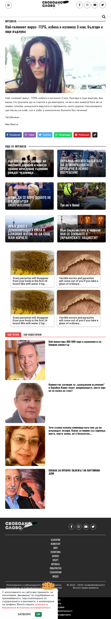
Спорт (90, 13)
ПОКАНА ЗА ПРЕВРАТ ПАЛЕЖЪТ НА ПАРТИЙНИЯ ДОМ (74, 471)
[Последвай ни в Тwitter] (102, 5)
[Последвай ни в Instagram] (87, 5)
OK (38, 614)
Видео (55, 576)
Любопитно (55, 568)
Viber (31, 135)
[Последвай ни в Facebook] (79, 5)
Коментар (34, 13)
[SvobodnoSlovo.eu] (22, 526)
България (19, 13)
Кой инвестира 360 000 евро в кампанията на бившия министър (75, 343)
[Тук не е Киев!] (81, 196)
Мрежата (10, 21)
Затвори (24, 614)
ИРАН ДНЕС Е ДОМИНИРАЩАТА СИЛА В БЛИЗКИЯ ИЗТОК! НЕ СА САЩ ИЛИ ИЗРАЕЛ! (29, 232)
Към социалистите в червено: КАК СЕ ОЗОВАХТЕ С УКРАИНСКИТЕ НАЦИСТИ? (80, 234)
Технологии (55, 572)
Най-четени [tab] (13, 334)
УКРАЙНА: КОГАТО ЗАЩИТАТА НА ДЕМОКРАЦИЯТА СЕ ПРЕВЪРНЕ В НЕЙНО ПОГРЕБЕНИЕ (81, 166)
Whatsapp (65, 135)
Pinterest (84, 135)
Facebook (15, 135)
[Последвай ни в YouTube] (95, 5)
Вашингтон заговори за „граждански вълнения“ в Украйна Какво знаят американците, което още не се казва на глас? (77, 387)
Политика (62, 13)
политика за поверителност (34, 607)
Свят (48, 13)
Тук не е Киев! (70, 205)
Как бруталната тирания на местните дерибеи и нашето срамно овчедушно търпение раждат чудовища (28, 166)
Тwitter (47, 135)
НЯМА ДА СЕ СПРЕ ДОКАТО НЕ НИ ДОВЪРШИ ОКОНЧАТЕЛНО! (29, 201)
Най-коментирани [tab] (33, 334)
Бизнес (76, 13)
